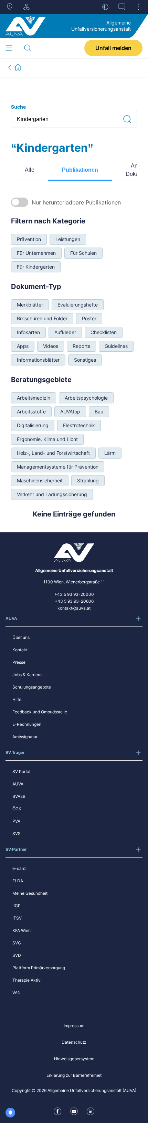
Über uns (21, 637)
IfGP (16, 905)
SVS (16, 833)
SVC (16, 942)
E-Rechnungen (26, 724)
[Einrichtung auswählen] (26, 7)
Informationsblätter (38, 360)
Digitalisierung (33, 425)
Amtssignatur (25, 736)
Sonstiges (85, 360)
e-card (18, 868)
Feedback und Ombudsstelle (39, 711)
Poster (89, 318)
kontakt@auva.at (74, 608)
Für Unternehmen (36, 253)
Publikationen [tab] (80, 170)
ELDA (17, 880)
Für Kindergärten (36, 267)
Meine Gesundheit (29, 893)
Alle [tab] (29, 170)
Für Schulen (83, 253)
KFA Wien (21, 930)
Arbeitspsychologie (86, 398)
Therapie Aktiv (26, 980)
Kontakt (20, 649)
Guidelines (116, 346)
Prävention (29, 239)
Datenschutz (74, 1042)
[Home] (26, 26)
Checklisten (104, 332)
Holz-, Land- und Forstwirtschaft (53, 453)
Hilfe (16, 699)
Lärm (110, 453)
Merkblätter (30, 305)
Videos (50, 346)
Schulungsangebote (31, 687)
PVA (16, 821)
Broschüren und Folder (42, 318)
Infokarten (28, 332)
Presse (18, 662)
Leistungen (67, 239)
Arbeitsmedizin (33, 398)
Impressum (74, 1025)
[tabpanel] (74, 358)
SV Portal (21, 771)
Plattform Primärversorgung (38, 967)
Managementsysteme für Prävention (57, 467)
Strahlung (88, 480)
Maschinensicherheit (40, 480)
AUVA (17, 783)
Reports (81, 346)
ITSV (17, 918)
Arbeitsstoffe (31, 411)
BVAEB (18, 796)
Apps (23, 346)
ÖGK (16, 808)
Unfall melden (113, 47)
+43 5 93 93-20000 (74, 594)
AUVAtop (70, 411)
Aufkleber (65, 332)
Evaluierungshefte (77, 305)
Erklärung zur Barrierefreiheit (74, 1075)
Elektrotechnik (79, 425)
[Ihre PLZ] (10, 7)
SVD (16, 955)
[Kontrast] (105, 7)
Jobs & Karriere (27, 674)
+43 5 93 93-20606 (74, 601)
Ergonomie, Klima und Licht (47, 439)
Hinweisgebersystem (74, 1058)
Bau (99, 411)
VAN (16, 992)
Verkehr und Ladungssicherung (52, 494)
